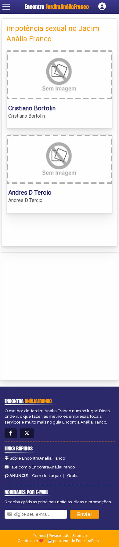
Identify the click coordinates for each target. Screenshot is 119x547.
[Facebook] (11, 433)
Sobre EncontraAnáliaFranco (37, 458)
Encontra (57, 6)
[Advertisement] (59, 315)
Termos (39, 536)
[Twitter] (27, 433)
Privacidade (59, 536)
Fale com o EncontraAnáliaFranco (42, 467)
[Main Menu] (6, 7)
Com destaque (46, 475)
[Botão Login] (102, 6)
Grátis (72, 475)
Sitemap (79, 536)
